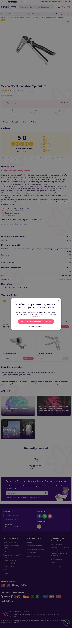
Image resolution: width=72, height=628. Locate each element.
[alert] (36, 314)
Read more (36, 316)
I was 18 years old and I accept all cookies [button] (36, 322)
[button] (36, 327)
